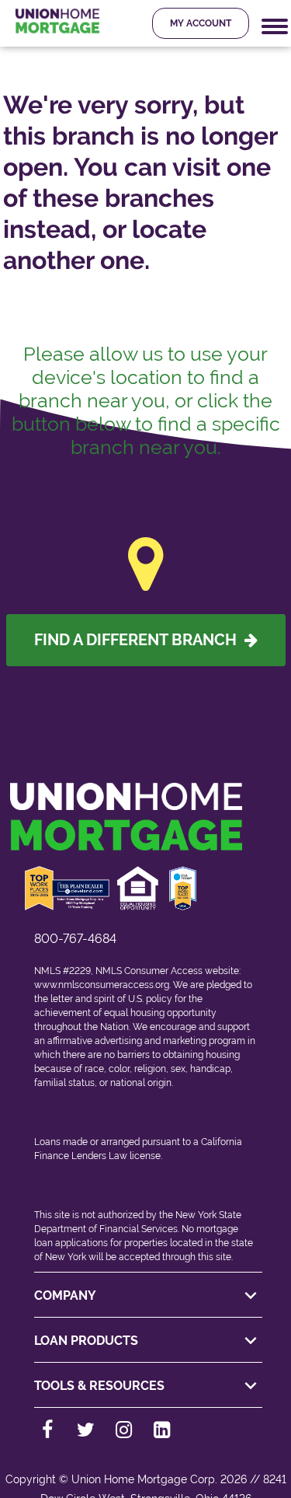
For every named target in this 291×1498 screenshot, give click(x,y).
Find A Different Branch (139, 639)
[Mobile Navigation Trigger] (275, 27)
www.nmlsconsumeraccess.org (101, 984)
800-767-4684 (75, 938)
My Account (200, 23)
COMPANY (65, 1295)
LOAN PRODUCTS (86, 1340)
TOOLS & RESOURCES (99, 1385)
